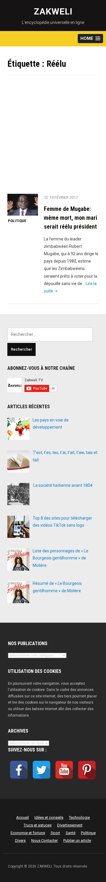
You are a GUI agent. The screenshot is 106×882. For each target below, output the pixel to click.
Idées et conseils (48, 817)
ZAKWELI (53, 11)
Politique (17, 221)
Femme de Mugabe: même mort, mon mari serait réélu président (70, 217)
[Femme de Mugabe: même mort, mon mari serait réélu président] (22, 204)
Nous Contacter (44, 840)
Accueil (22, 817)
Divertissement (69, 825)
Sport (55, 833)
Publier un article (77, 840)
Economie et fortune (28, 833)
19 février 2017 (63, 197)
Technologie (79, 817)
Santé (70, 833)
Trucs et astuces (38, 825)
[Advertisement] (53, 138)
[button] (90, 38)
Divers (20, 840)
